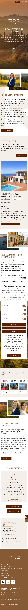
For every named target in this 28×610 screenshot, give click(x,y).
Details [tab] (14, 281)
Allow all (14, 324)
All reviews (13, 511)
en (17, 1)
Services (4, 571)
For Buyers (5, 564)
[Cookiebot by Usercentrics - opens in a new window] (20, 278)
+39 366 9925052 (10, 539)
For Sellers (5, 566)
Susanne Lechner (7, 577)
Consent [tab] (5, 281)
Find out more (14, 355)
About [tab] (23, 281)
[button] (25, 177)
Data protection (12, 604)
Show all (21, 155)
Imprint (3, 604)
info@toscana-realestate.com (14, 542)
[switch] (24, 310)
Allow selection (14, 328)
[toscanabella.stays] (21, 381)
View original (14, 499)
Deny (14, 331)
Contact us (7, 130)
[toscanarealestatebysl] (3, 381)
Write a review (13, 506)
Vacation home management (11, 569)
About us (6, 458)
